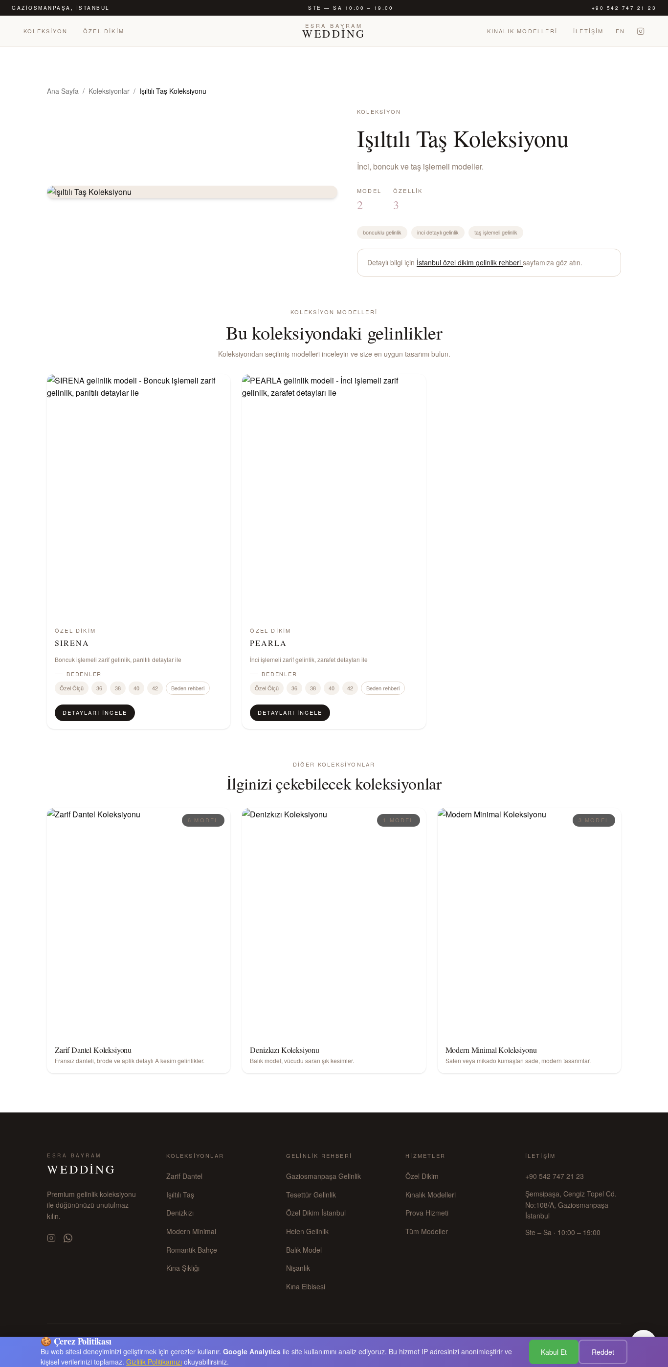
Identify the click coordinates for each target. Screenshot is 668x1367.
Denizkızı (180, 1212)
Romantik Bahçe (191, 1250)
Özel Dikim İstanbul (316, 1212)
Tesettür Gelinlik (311, 1194)
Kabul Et (554, 1352)
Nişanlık (298, 1268)
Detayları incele (95, 712)
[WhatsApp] (68, 1238)
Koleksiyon (45, 31)
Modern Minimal (191, 1231)
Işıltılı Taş (180, 1194)
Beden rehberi (187, 688)
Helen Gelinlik (307, 1231)
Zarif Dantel (184, 1176)
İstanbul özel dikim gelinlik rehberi (470, 262)
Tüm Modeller (426, 1231)
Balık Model (304, 1250)
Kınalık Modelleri (522, 31)
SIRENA (72, 643)
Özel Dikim (103, 31)
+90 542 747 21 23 (624, 7)
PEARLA (268, 643)
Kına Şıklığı (183, 1268)
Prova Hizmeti (426, 1212)
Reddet (603, 1352)
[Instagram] (641, 31)
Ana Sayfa (63, 91)
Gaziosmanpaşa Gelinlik (323, 1176)
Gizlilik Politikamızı (154, 1362)
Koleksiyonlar (109, 91)
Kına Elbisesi (305, 1286)
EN (620, 31)
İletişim (588, 31)
